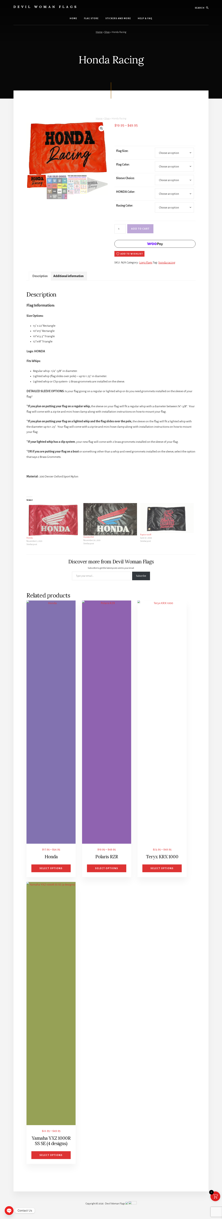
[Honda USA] (110, 519)
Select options (51, 868)
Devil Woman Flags (45, 7)
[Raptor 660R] (167, 518)
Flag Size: (122, 151)
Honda (29, 538)
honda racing (166, 262)
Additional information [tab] (68, 276)
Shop (107, 32)
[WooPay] (155, 244)
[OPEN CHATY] (9, 1210)
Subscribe (141, 576)
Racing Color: (124, 205)
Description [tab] (40, 276)
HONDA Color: (125, 191)
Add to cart (140, 228)
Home (99, 32)
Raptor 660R (145, 535)
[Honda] (53, 519)
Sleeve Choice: (125, 178)
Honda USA (88, 537)
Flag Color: (123, 164)
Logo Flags (145, 262)
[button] (101, 128)
